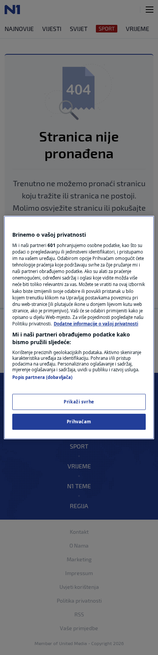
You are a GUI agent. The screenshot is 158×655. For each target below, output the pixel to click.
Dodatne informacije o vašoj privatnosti (96, 324)
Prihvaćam (79, 421)
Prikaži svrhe (79, 402)
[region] (79, 328)
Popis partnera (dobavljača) (42, 377)
